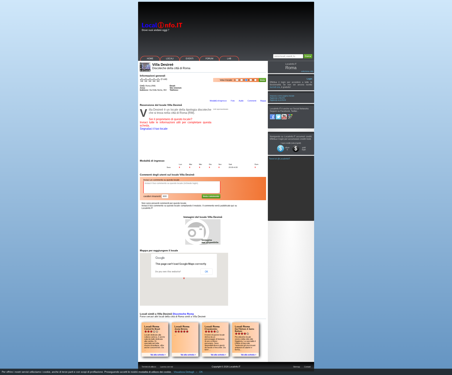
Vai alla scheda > (158, 355)
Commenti (252, 101)
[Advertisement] (250, 26)
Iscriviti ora (275, 87)
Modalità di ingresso (218, 101)
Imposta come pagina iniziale (282, 96)
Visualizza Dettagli (184, 371)
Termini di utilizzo (149, 367)
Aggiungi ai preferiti (278, 100)
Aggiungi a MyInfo (277, 98)
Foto (233, 101)
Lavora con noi (166, 367)
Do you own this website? (168, 271)
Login (309, 79)
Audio (241, 101)
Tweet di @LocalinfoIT (279, 159)
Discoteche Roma (183, 313)
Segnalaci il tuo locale (154, 128)
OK (206, 271)
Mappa (263, 101)
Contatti (307, 367)
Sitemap (296, 367)
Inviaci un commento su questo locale (161, 180)
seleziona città (307, 71)
